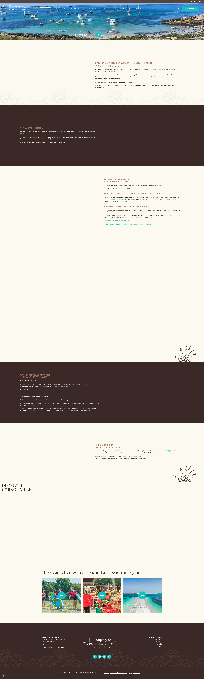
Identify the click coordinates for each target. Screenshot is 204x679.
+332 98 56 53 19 (47, 645)
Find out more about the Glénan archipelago (116, 220)
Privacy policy (137, 673)
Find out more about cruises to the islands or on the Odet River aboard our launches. (127, 224)
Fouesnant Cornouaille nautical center (31, 393)
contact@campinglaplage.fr (53, 647)
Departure (63, 31)
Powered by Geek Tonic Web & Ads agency (115, 673)
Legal (130, 673)
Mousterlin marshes (28, 137)
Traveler (77, 31)
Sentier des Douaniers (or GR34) (161, 451)
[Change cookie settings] (3, 675)
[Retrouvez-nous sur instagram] (194, 1)
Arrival (48, 31)
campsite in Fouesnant (48, 131)
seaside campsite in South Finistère (114, 199)
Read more (47, 581)
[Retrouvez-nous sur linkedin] (197, 1)
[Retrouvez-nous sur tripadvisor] (200, 1)
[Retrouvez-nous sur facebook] (191, 1)
